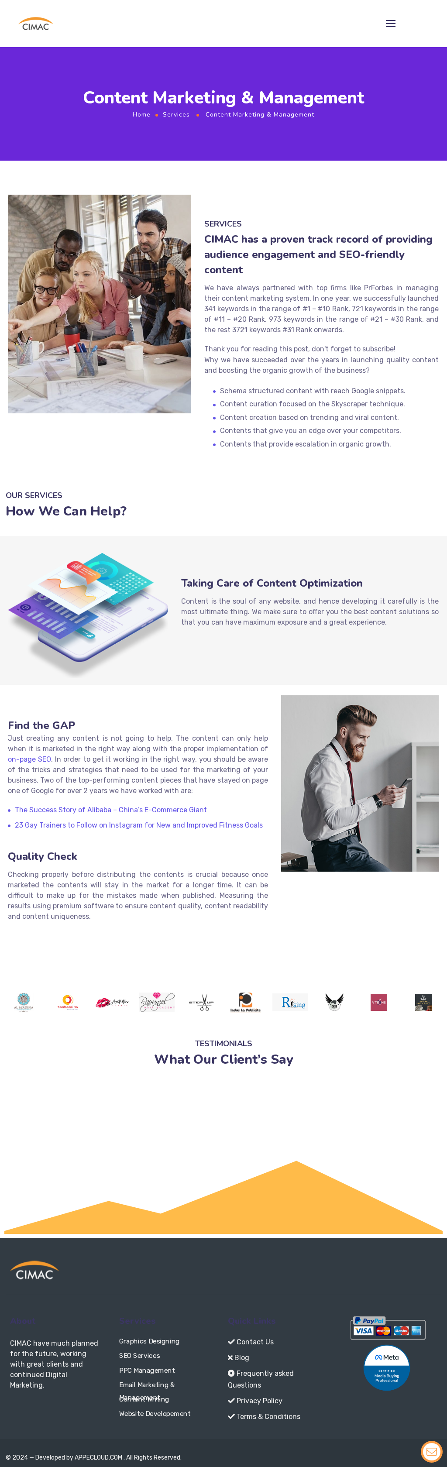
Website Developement (154, 1414)
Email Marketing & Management (147, 1387)
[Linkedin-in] (63, 1409)
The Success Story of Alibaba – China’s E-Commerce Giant (111, 810)
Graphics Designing (149, 1341)
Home (142, 114)
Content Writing (144, 1399)
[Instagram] (30, 1409)
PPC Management (147, 1370)
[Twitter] (46, 1409)
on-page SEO (29, 759)
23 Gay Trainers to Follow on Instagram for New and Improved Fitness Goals (139, 825)
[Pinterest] (79, 1409)
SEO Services (139, 1356)
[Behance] (96, 1409)
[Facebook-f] (13, 1409)
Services (176, 114)
